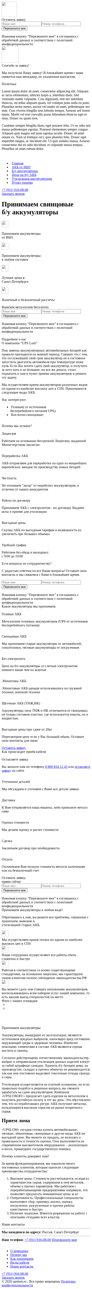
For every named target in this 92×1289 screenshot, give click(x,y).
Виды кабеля (19, 1262)
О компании (19, 1251)
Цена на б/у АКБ (24, 175)
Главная (17, 163)
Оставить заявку (14, 748)
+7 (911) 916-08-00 (15, 190)
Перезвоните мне (14, 28)
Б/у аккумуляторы (25, 171)
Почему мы (18, 1255)
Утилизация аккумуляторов (32, 178)
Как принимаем (21, 1258)
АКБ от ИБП (21, 167)
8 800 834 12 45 (56, 767)
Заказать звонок (13, 194)
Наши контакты (21, 1266)
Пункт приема (22, 182)
